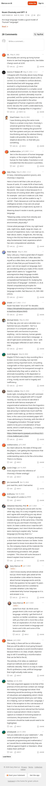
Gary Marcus (7, 15)
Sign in (41, 3)
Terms (30, 767)
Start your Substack (17, 775)
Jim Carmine (12, 482)
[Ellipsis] (43, 54)
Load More (7, 757)
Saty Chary (11, 172)
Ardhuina (11, 494)
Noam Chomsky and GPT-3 (14, 12)
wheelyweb (11, 732)
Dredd (9, 302)
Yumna (10, 681)
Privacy (24, 767)
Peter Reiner (12, 252)
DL (8, 54)
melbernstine (15, 151)
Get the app (34, 775)
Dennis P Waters (13, 72)
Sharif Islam (15, 117)
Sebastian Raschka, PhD (16, 506)
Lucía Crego (12, 467)
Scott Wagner (12, 354)
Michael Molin (13, 320)
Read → (5, 26)
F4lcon (10, 640)
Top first (40, 34)
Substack (11, 781)
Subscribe (32, 3)
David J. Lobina (13, 391)
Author (13, 568)
